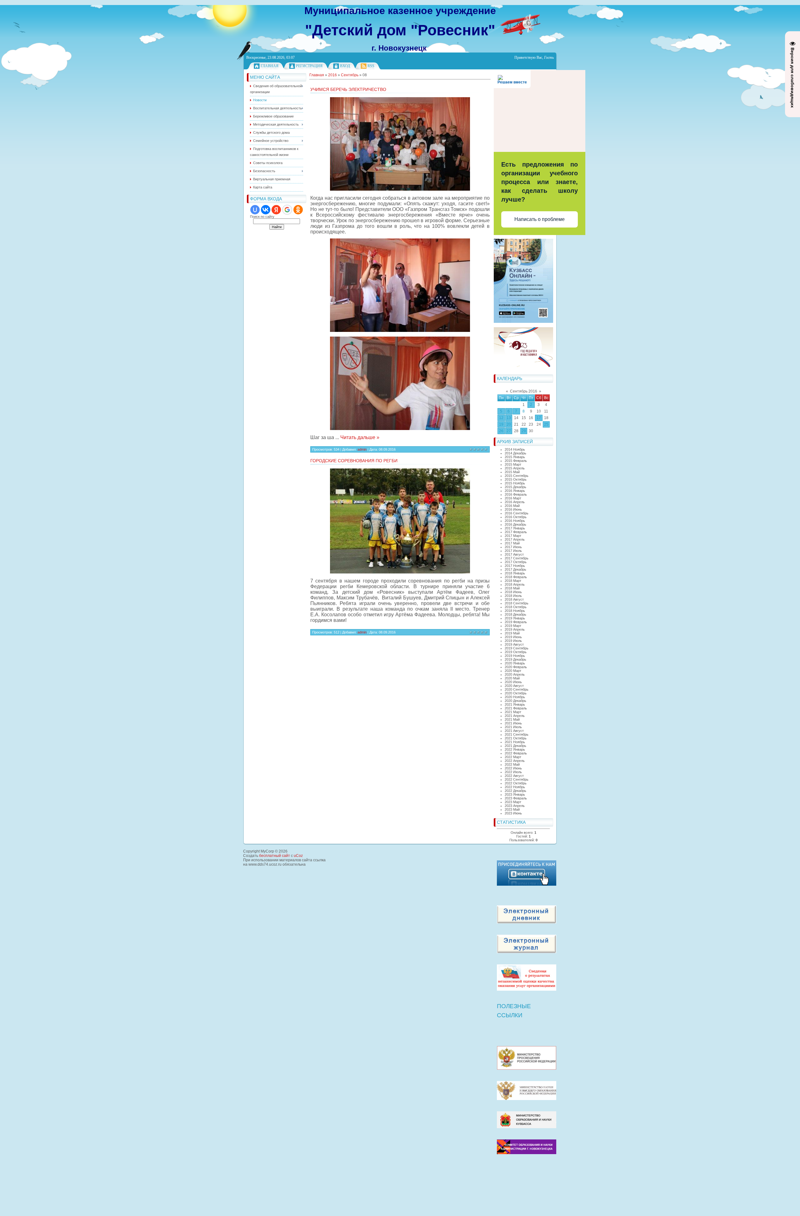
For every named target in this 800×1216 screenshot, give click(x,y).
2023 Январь (515, 794)
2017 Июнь (513, 547)
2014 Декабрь (515, 453)
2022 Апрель (515, 761)
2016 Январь (515, 491)
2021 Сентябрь (516, 734)
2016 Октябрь (516, 517)
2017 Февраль (516, 532)
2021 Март (513, 712)
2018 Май (512, 588)
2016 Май (512, 506)
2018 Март (513, 581)
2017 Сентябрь (516, 558)
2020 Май (512, 678)
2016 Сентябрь (516, 513)
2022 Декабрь (515, 791)
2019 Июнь (513, 637)
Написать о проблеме (539, 219)
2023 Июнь (513, 813)
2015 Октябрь (516, 479)
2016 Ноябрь (515, 521)
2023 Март (513, 802)
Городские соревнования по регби (354, 460)
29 (524, 431)
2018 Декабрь (515, 614)
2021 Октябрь (516, 738)
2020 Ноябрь (515, 697)
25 (546, 424)
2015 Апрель (515, 468)
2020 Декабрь (515, 701)
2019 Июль (513, 641)
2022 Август (514, 776)
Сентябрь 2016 (523, 391)
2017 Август (514, 554)
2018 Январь (515, 573)
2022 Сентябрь (516, 779)
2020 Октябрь (516, 693)
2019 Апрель (515, 629)
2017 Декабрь (515, 569)
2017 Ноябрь (515, 566)
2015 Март (513, 464)
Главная (269, 66)
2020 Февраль (516, 667)
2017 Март (513, 536)
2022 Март (513, 757)
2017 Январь (515, 528)
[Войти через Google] (287, 210)
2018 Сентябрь (516, 603)
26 (501, 431)
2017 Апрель (515, 539)
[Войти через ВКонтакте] (265, 209)
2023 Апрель (515, 806)
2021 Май (512, 719)
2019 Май (512, 633)
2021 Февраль (516, 708)
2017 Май (512, 543)
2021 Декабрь (515, 746)
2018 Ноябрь (515, 611)
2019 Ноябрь (515, 656)
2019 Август (514, 644)
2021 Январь (515, 704)
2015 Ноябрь (515, 483)
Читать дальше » (359, 437)
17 (539, 418)
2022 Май (512, 764)
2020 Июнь (513, 682)
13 (509, 418)
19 (501, 424)
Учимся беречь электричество (348, 89)
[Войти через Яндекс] (276, 209)
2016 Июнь (513, 509)
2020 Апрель (515, 674)
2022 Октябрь (516, 783)
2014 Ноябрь (515, 449)
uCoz (298, 855)
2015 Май (512, 472)
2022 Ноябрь (515, 787)
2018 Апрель (515, 584)
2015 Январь (515, 457)
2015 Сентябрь (516, 476)
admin (362, 449)
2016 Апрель (515, 502)
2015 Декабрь (515, 487)
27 (509, 431)
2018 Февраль (516, 577)
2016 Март (513, 498)
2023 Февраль (516, 798)
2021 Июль (513, 727)
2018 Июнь (513, 592)
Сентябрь (349, 75)
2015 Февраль (516, 461)
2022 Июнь (513, 768)
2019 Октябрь (516, 652)
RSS (371, 66)
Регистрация (309, 66)
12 (501, 418)
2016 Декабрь (515, 524)
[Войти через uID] (255, 209)
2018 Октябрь (516, 607)
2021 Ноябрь (515, 742)
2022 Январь (515, 749)
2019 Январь (515, 618)
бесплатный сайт (274, 855)
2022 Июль (513, 772)
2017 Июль (513, 551)
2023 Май (512, 809)
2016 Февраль (516, 494)
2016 (332, 75)
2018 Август (514, 599)
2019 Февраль (516, 622)
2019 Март (513, 626)
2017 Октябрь (516, 562)
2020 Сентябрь (516, 689)
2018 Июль (513, 596)
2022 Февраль (516, 753)
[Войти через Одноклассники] (298, 209)
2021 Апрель (515, 716)
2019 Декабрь (515, 659)
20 (509, 424)
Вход (345, 66)
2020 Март (513, 671)
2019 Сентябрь (516, 648)
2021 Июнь (513, 723)
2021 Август (514, 731)
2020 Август (514, 686)
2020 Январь (515, 663)
